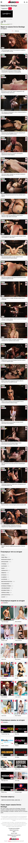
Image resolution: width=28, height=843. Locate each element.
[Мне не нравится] (4, 22)
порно (9, 841)
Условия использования (14, 828)
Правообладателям (14, 830)
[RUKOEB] (13, 2)
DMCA (14, 831)
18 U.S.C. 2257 (14, 833)
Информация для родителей (14, 835)
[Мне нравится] (2, 22)
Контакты (14, 836)
